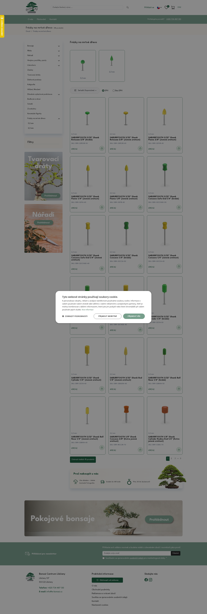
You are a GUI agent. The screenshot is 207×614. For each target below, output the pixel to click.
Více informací (87, 309)
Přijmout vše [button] (134, 316)
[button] (75, 316)
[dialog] (103, 307)
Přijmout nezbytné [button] (107, 316)
